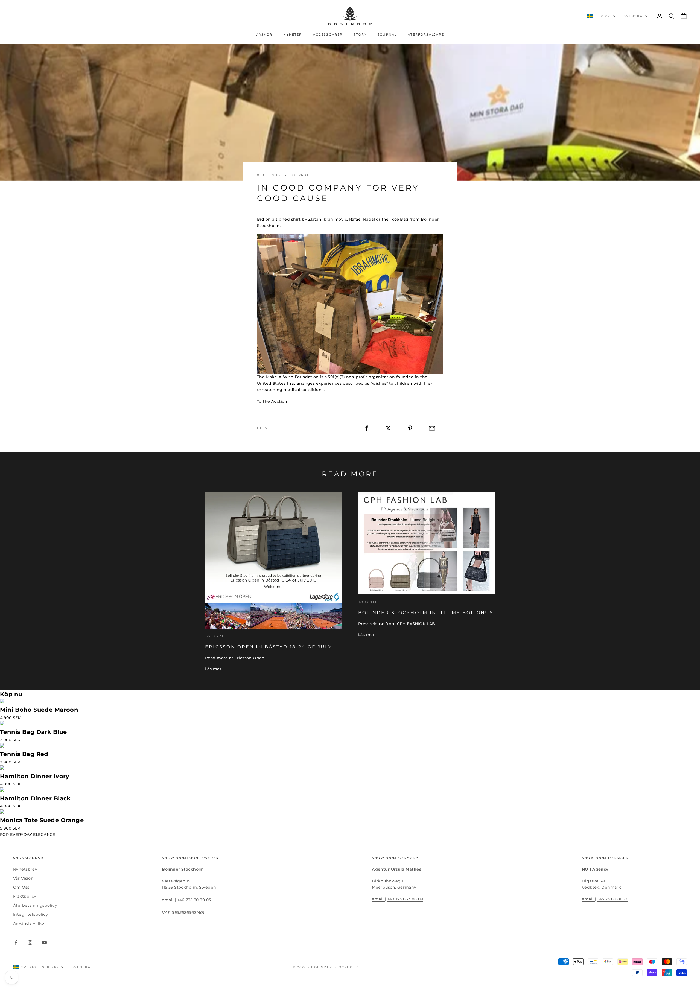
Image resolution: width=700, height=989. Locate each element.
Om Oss (21, 887)
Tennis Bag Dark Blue (33, 731)
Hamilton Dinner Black (35, 798)
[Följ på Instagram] (30, 942)
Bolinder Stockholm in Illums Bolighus (425, 612)
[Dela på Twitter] (388, 428)
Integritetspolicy (30, 914)
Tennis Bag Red (24, 754)
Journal (387, 34)
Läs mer (213, 668)
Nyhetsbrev (25, 869)
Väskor (264, 34)
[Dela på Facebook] (366, 428)
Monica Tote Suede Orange (42, 820)
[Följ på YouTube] (44, 942)
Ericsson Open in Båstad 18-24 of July (268, 646)
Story (360, 34)
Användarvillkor (29, 923)
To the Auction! (272, 401)
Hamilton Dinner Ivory (34, 776)
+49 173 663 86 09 (405, 899)
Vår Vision (23, 878)
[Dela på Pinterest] (410, 428)
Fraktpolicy (24, 896)
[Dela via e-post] (432, 428)
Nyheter (292, 34)
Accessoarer (328, 34)
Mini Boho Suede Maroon (39, 709)
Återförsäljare (426, 34)
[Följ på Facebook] (16, 942)
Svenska (633, 16)
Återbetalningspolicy (35, 905)
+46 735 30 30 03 (194, 899)
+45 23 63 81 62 (612, 899)
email (168, 899)
